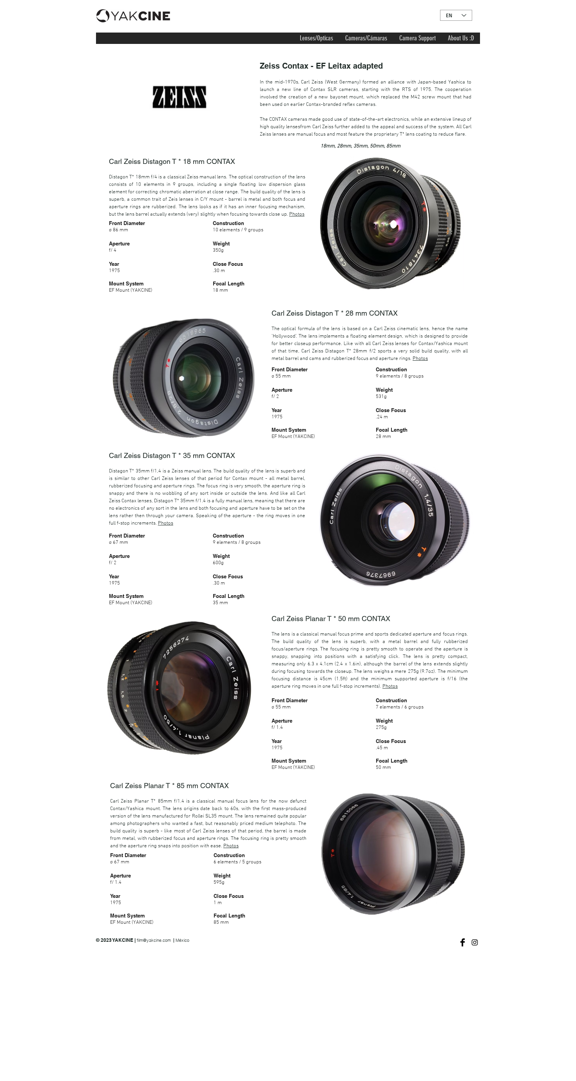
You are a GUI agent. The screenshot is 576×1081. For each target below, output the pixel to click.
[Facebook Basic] (462, 942)
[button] (316, 38)
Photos (296, 214)
